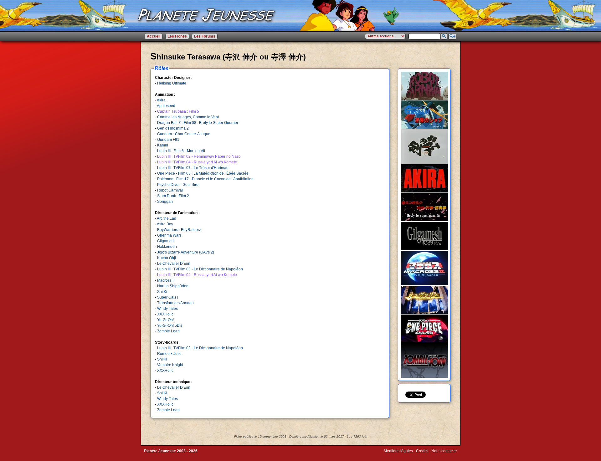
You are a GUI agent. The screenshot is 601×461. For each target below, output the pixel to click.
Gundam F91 (168, 139)
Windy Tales (167, 308)
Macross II (165, 280)
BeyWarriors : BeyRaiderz (179, 230)
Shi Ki (162, 291)
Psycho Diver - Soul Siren (179, 184)
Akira (161, 100)
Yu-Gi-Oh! (165, 320)
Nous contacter (444, 451)
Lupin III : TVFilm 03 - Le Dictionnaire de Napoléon (200, 269)
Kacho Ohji (166, 258)
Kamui (162, 145)
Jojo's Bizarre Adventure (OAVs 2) (185, 252)
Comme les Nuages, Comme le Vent (188, 117)
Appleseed (166, 106)
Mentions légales (398, 451)
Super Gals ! (167, 297)
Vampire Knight (170, 365)
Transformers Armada (175, 303)
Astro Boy (165, 224)
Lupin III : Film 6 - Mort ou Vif (181, 151)
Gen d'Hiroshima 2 (173, 128)
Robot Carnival (170, 190)
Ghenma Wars (169, 235)
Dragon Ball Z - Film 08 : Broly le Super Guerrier (197, 122)
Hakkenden (167, 246)
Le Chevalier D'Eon (173, 263)
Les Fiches (177, 36)
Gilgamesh (166, 241)
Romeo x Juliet (169, 353)
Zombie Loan (168, 331)
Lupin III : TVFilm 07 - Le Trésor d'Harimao (193, 168)
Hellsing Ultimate (171, 83)
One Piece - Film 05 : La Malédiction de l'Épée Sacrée (203, 173)
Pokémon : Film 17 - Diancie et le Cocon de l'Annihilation (205, 179)
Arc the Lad (166, 218)
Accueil (153, 36)
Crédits (422, 451)
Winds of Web (395, 455)
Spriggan (165, 201)
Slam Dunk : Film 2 (173, 196)
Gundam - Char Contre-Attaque (183, 134)
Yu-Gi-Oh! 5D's (169, 325)
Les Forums (204, 36)
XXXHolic (165, 314)
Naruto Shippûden (172, 286)
